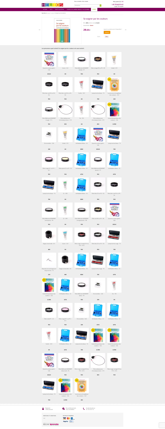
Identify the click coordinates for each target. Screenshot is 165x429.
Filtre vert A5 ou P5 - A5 (98, 218)
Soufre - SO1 (81, 93)
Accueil (45, 9)
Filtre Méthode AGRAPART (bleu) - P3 (81, 294)
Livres (94, 9)
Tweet (98, 36)
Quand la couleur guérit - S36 (49, 69)
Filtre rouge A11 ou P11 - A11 (49, 169)
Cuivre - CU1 (65, 68)
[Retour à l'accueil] (58, 4)
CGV (44, 418)
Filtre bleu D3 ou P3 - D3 (98, 193)
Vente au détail (59, 9)
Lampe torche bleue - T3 (98, 93)
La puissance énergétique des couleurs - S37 (114, 94)
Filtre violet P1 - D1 (49, 319)
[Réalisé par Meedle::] (52, 424)
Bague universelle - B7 (49, 243)
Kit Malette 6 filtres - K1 (82, 168)
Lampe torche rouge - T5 (114, 243)
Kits (51, 9)
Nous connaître (77, 1)
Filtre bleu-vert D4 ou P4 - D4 (49, 94)
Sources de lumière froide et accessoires (78, 9)
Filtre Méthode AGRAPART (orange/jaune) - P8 (81, 219)
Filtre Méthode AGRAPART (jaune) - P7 (98, 169)
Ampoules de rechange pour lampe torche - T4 (49, 269)
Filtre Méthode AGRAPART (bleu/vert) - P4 (65, 370)
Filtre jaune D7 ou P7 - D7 (65, 168)
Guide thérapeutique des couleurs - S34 (114, 119)
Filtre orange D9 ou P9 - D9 (98, 68)
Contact (115, 6)
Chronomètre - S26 (49, 143)
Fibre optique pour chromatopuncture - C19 (65, 119)
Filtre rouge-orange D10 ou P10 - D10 (82, 244)
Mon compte (85, 1)
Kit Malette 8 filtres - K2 (82, 143)
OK (100, 5)
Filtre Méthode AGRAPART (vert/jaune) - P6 (49, 219)
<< (39, 30)
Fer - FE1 (81, 118)
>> (125, 30)
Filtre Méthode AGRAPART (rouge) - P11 (49, 119)
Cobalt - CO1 (114, 68)
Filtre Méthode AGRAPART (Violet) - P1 (81, 69)
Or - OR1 (65, 193)
